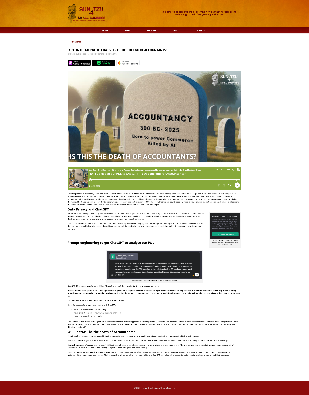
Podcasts (99, 54)
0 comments (111, 54)
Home (105, 31)
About (176, 31)
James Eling (75, 54)
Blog (127, 31)
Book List (202, 31)
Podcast (151, 31)
